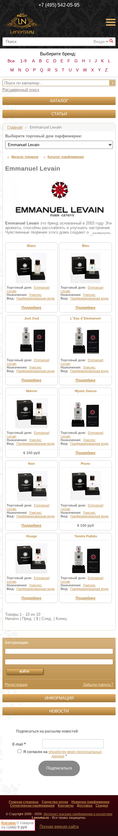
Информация (59, 698)
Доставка (84, 805)
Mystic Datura (86, 391)
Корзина (8, 823)
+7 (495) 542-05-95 (59, 5)
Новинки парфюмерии (90, 802)
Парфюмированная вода (35, 298)
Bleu (85, 246)
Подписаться (59, 768)
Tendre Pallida (85, 536)
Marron (31, 391)
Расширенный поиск (20, 89)
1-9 (23, 60)
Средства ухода (55, 802)
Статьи (59, 114)
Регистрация (16, 684)
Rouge (31, 536)
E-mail (19, 744)
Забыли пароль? (98, 684)
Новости (59, 711)
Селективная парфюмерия (32, 805)
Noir (31, 463)
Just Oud (31, 318)
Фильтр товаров (24, 157)
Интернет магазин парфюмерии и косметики (78, 814)
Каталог (59, 101)
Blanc (31, 246)
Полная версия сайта (59, 826)
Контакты (66, 805)
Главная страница (23, 802)
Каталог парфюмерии (66, 157)
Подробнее (31, 308)
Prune (85, 463)
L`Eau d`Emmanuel (85, 318)
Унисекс (35, 295)
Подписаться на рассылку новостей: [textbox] (47, 731)
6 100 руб (31, 453)
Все (11, 60)
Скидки (102, 805)
